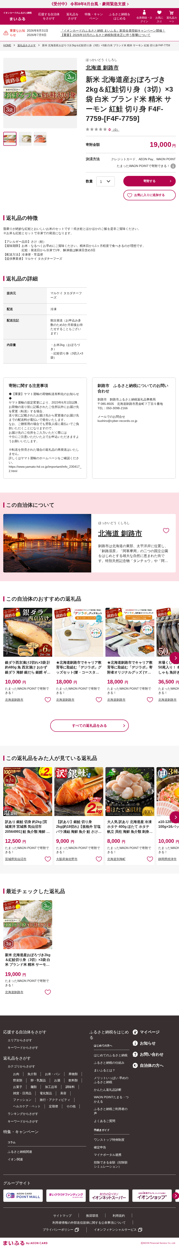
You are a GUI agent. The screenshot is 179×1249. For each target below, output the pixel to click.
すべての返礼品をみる (89, 725)
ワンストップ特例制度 (109, 1139)
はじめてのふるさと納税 (110, 1055)
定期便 (53, 1106)
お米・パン (52, 1074)
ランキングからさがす (23, 1113)
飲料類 (73, 1080)
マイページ (150, 1032)
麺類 (34, 1087)
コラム (11, 1142)
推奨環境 (92, 1215)
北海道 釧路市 (102, 67)
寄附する (149, 181)
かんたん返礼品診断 (107, 1089)
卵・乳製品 (38, 1080)
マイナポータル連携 (107, 1154)
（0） (115, 129)
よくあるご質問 (104, 1121)
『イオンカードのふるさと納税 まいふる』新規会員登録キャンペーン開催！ (112, 30)
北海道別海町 (116, 859)
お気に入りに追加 (166, 530)
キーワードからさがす (23, 1047)
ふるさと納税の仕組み (109, 1062)
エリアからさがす (20, 1040)
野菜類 (17, 1080)
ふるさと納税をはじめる (119, 16)
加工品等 (51, 1087)
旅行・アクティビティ (55, 1099)
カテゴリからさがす (21, 1066)
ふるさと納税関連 (20, 1151)
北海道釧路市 (14, 699)
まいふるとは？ (104, 1070)
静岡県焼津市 (167, 859)
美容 (63, 1093)
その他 (71, 1106)
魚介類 (32, 1074)
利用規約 (119, 1215)
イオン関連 (15, 1159)
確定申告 (100, 1147)
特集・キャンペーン (94, 16)
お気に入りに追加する (149, 195)
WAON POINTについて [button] (173, 166)
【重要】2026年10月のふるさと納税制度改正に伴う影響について (105, 35)
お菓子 (17, 1087)
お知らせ (148, 1043)
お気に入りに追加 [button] (48, 699)
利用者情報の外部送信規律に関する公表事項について (89, 1222)
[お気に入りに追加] (166, 530)
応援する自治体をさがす (49, 16)
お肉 (16, 1074)
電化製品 (46, 1093)
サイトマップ (62, 1215)
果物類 (73, 1074)
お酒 (57, 1080)
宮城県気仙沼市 (15, 859)
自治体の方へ (152, 1065)
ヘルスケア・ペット (27, 1106)
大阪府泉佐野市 (66, 859)
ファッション (22, 1099)
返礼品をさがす (72, 16)
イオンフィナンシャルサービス (115, 1229)
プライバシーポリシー (58, 1229)
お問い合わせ (152, 1054)
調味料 (70, 1087)
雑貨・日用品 (22, 1093)
